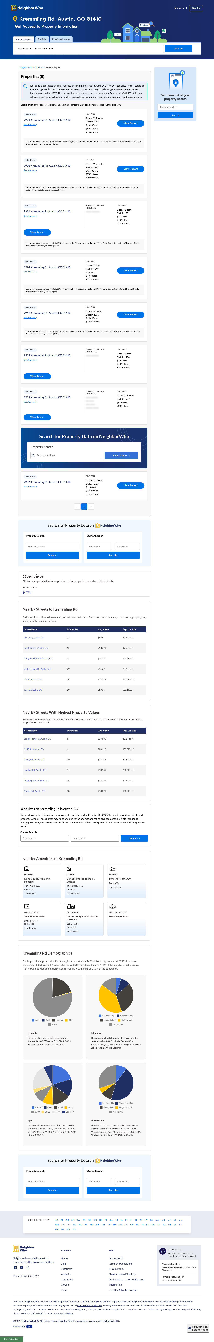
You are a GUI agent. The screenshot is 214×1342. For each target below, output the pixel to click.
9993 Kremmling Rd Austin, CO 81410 (47, 120)
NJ (97, 1224)
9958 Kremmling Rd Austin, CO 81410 (47, 355)
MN (180, 1219)
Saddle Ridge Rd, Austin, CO (37, 738)
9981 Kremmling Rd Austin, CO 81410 (47, 211)
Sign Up (196, 8)
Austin (42, 67)
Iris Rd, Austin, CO (33, 679)
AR (67, 1219)
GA (111, 1219)
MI (174, 1219)
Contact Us (67, 1279)
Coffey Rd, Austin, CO (34, 791)
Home (64, 1258)
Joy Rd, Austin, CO (33, 689)
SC (147, 1224)
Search (52, 555)
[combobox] (90, 48)
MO (57, 1224)
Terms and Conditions (120, 1263)
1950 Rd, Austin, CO (34, 749)
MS (63, 1224)
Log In (180, 8)
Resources (66, 1268)
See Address (30, 124)
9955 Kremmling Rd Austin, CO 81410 (47, 397)
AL (62, 1219)
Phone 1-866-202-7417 (26, 1275)
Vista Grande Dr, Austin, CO (37, 668)
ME (169, 1219)
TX (164, 1224)
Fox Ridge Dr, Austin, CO (36, 648)
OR (132, 1224)
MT (69, 1224)
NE (86, 1224)
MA (157, 1219)
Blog (63, 1263)
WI (62, 1229)
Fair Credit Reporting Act (89, 1305)
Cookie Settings (11, 1339)
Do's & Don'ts (116, 1258)
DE (101, 1219)
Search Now (120, 455)
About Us (66, 1274)
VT (180, 1224)
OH (120, 1224)
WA (57, 1229)
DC (95, 1219)
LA (151, 1219)
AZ (73, 1219)
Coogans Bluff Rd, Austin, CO (38, 658)
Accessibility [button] (19, 1326)
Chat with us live (171, 1264)
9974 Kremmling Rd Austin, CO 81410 (47, 267)
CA (78, 1219)
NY (114, 1224)
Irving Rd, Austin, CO (34, 759)
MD (163, 1219)
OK (126, 1224)
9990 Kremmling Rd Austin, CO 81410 (47, 165)
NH (92, 1224)
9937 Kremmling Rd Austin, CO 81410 (47, 482)
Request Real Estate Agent (200, 1328)
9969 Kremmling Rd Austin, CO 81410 (47, 313)
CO (35, 67)
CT (89, 1219)
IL (131, 1219)
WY (74, 1229)
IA (121, 1219)
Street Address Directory (122, 1274)
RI (142, 1224)
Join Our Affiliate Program (123, 1289)
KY (146, 1219)
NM (103, 1224)
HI (117, 1219)
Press (64, 1289)
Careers (65, 1284)
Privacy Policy (116, 1268)
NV (109, 1224)
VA (175, 1224)
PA (137, 1224)
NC (75, 1224)
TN (159, 1224)
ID (126, 1219)
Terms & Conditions (63, 1313)
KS (141, 1219)
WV (68, 1229)
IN (136, 1219)
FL (106, 1219)
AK (56, 1219)
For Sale (42, 39)
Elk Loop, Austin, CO (34, 637)
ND (81, 1224)
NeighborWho (26, 67)
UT (170, 1224)
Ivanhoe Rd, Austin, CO (35, 770)
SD (153, 1224)
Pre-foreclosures (61, 39)
